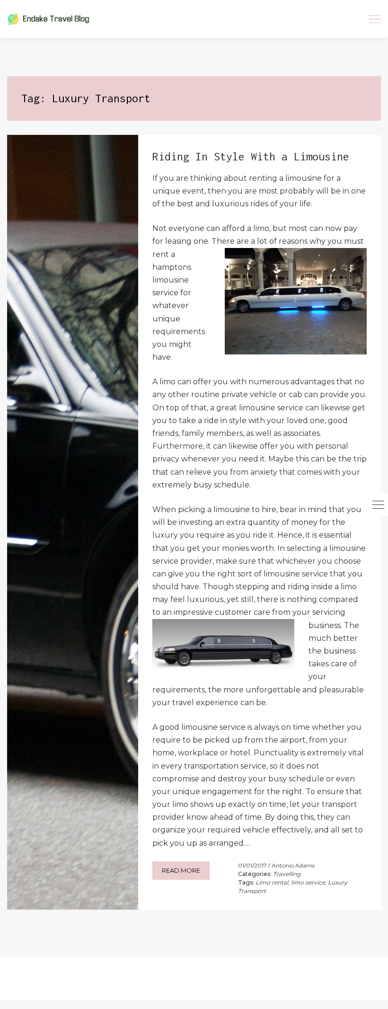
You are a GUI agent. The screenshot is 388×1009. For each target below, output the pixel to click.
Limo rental (272, 882)
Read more (181, 870)
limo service (308, 882)
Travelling (286, 873)
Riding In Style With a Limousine (250, 156)
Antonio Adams (293, 865)
